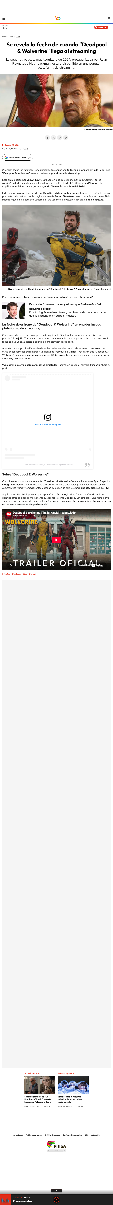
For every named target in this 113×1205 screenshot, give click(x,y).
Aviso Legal (18, 1135)
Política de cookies (52, 1135)
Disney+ (32, 574)
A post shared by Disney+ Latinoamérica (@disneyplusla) (48, 464)
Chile (4, 28)
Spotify (67, 1116)
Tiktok (40, 1116)
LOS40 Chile (56, 18)
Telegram (65, 137)
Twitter (53, 137)
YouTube (51, 1116)
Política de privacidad (34, 1135)
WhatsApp (59, 137)
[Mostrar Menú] (4, 18)
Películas (6, 574)
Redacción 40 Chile (10, 145)
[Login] (109, 18)
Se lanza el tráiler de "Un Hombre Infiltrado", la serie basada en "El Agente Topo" (38, 1099)
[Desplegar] (56, 1190)
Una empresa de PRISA (56, 1144)
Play (56, 1200)
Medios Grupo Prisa (56, 1151)
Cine (18, 37)
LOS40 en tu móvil (92, 1135)
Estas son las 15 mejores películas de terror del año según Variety (70, 1099)
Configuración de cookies (72, 1135)
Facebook (47, 137)
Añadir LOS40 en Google (20, 157)
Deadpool (16, 574)
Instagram (45, 1116)
